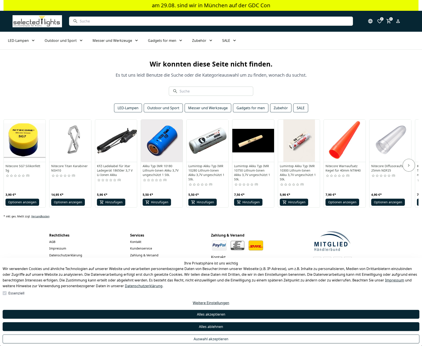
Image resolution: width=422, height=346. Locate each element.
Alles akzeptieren (211, 314)
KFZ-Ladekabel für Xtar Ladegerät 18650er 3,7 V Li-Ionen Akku (115, 170)
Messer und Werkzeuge (208, 107)
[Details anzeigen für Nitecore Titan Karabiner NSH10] (70, 141)
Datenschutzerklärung (143, 285)
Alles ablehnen (211, 326)
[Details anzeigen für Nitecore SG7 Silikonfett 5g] (25, 141)
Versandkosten (40, 216)
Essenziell (16, 293)
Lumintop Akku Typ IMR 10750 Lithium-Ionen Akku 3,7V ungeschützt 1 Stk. (252, 172)
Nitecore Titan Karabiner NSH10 (69, 168)
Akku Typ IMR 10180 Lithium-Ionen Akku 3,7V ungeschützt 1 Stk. (160, 170)
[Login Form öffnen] (398, 21)
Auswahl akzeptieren (211, 339)
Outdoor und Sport (163, 107)
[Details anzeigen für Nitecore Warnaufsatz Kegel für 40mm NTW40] (345, 141)
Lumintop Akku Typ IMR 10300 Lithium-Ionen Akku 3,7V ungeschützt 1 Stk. (298, 172)
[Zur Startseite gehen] (37, 21)
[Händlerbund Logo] (332, 241)
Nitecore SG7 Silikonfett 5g (22, 168)
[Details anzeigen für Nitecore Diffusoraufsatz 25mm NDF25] (390, 141)
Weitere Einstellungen (211, 302)
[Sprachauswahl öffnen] (370, 21)
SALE (301, 107)
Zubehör (281, 107)
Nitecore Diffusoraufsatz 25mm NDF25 (389, 168)
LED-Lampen (128, 107)
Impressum (394, 280)
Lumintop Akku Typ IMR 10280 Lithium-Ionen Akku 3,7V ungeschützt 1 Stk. (206, 172)
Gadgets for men (250, 107)
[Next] (409, 165)
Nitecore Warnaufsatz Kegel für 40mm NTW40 (343, 168)
